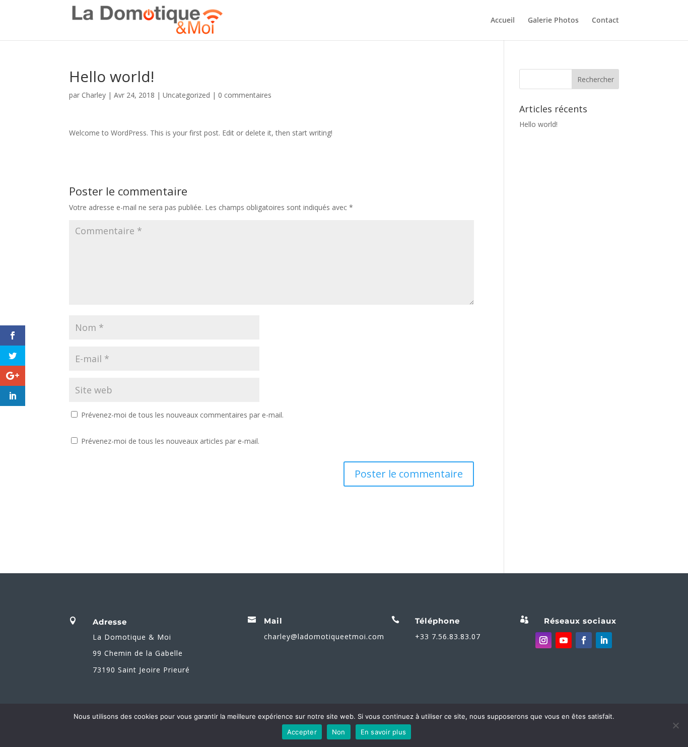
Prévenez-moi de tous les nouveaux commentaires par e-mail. (182, 415)
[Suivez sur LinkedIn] (604, 640)
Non (339, 732)
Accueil (503, 21)
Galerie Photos (553, 21)
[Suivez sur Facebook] (584, 640)
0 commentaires (244, 95)
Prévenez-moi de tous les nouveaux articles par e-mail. (170, 441)
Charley (94, 95)
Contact (605, 21)
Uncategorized (186, 95)
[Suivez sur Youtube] (564, 640)
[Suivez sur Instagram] (543, 640)
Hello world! (538, 124)
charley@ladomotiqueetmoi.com (324, 636)
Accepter (302, 732)
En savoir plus (383, 732)
